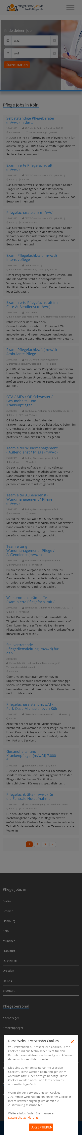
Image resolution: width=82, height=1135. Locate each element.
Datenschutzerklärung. (23, 1117)
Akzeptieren (42, 1127)
